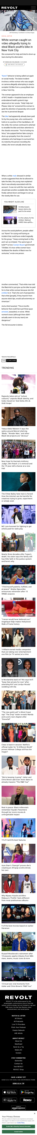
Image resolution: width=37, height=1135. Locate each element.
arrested (5, 312)
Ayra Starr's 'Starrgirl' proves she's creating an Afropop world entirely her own (16, 867)
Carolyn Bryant (19, 245)
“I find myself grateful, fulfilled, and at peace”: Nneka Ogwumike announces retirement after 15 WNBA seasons (16, 590)
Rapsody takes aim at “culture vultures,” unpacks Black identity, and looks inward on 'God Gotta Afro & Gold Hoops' (17, 399)
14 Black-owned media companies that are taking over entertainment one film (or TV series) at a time (16, 651)
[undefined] (10, 209)
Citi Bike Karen (12, 360)
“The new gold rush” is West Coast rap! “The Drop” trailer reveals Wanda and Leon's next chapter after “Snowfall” (17, 715)
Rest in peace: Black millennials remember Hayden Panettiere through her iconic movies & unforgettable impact (17, 811)
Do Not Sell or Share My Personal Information (18, 1126)
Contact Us (18, 1066)
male (15, 176)
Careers (18, 1055)
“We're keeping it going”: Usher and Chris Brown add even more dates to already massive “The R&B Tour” (17, 779)
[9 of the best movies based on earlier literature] (18, 913)
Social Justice (7, 36)
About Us (18, 1043)
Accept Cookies (18, 1131)
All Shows (18, 1021)
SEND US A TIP (18, 1086)
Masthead (18, 1046)
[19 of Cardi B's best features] (18, 827)
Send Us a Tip (18, 1049)
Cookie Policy (21, 1122)
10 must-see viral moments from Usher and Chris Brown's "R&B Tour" (17, 987)
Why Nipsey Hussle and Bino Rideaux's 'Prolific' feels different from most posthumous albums (16, 897)
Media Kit (18, 1052)
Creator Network (18, 1033)
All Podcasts (18, 1024)
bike (6, 116)
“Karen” (4, 76)
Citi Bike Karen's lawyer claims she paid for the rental (25, 209)
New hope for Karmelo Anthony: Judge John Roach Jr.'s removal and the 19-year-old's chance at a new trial (16, 464)
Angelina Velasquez (12, 62)
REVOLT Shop (18, 1072)
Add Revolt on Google (16, 64)
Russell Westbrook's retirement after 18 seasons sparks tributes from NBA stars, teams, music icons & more (17, 957)
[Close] (34, 1113)
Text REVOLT (18, 1069)
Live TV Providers (18, 1027)
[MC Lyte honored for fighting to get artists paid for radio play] (18, 514)
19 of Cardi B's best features (14, 840)
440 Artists (18, 1036)
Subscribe (18, 1063)
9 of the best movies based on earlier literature (15, 927)
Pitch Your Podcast (18, 1030)
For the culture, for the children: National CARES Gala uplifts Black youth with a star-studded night (25, 222)
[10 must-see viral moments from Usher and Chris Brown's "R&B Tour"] (18, 974)
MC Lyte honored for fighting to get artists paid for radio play (17, 527)
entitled (4, 293)
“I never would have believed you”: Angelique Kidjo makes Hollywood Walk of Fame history (16, 621)
